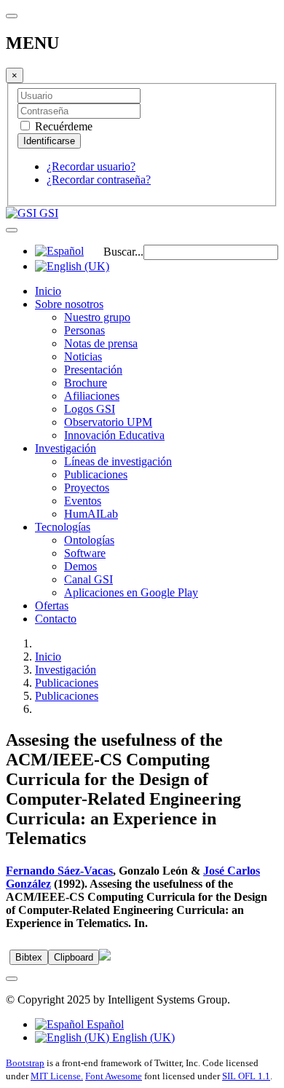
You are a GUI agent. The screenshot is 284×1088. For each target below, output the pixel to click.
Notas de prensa (101, 343)
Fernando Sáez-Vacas (59, 870)
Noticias (83, 356)
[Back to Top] (11, 979)
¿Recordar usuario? (91, 166)
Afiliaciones (91, 396)
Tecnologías (62, 527)
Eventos (82, 500)
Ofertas (51, 605)
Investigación (65, 448)
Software (85, 553)
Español (104, 1024)
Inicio (48, 291)
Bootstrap (25, 1062)
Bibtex (28, 957)
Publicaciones (95, 474)
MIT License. (57, 1076)
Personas (84, 330)
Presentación (93, 369)
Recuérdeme (62, 126)
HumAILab (91, 514)
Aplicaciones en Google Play (131, 592)
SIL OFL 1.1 (246, 1076)
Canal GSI (88, 579)
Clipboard (73, 957)
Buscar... (123, 251)
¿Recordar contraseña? (99, 179)
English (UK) (142, 1037)
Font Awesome (113, 1076)
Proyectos (86, 487)
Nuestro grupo (97, 317)
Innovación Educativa (114, 435)
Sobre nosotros (69, 304)
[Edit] (105, 956)
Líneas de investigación (118, 461)
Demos (80, 566)
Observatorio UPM (108, 422)
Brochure (85, 383)
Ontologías (89, 540)
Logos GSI (89, 409)
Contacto (55, 618)
